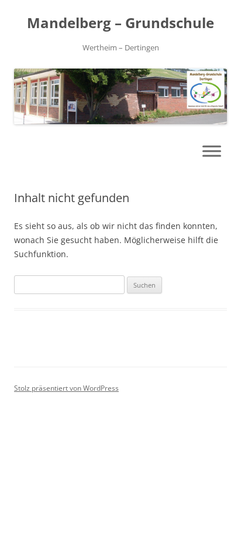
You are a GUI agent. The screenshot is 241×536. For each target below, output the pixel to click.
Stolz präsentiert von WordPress (66, 388)
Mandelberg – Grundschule (120, 23)
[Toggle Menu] (211, 150)
